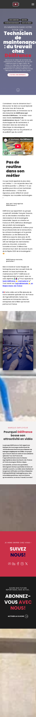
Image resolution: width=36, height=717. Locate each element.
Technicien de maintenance (12, 23)
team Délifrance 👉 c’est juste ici (15, 281)
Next (32, 350)
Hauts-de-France (26, 23)
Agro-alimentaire (14, 20)
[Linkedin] (13, 565)
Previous (3, 350)
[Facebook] (18, 565)
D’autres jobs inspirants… (18, 75)
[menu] (33, 4)
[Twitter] (26, 565)
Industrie (24, 20)
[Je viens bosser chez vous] (16, 4)
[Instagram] (22, 565)
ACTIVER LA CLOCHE (16, 616)
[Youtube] (9, 565)
